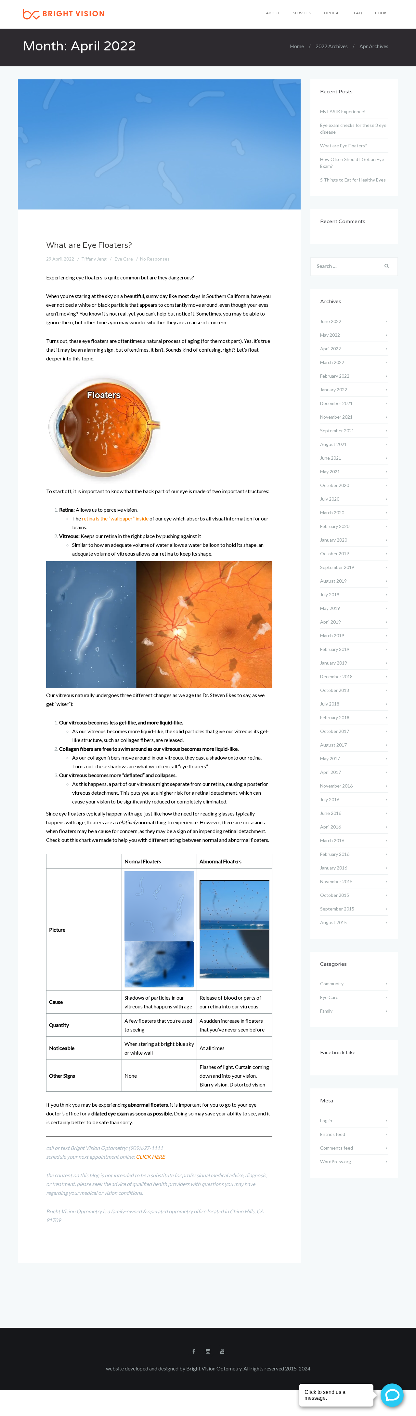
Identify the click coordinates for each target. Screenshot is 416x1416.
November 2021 (336, 417)
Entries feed (332, 1134)
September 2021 (337, 430)
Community (332, 983)
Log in (326, 1120)
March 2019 (332, 635)
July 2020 (329, 499)
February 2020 (334, 526)
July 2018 (329, 704)
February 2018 (334, 717)
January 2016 (333, 867)
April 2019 (330, 622)
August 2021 (333, 444)
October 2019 (334, 553)
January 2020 (333, 540)
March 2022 (332, 362)
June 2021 (330, 458)
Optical (332, 13)
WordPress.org (335, 1161)
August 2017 (333, 745)
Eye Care (124, 259)
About (273, 13)
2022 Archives (332, 46)
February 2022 (334, 376)
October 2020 (334, 485)
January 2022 (333, 389)
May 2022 (330, 335)
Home (297, 46)
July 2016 (329, 799)
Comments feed (336, 1148)
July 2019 (329, 594)
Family (326, 1011)
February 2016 (334, 854)
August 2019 (333, 581)
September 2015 (337, 908)
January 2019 (333, 663)
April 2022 (330, 348)
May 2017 (330, 758)
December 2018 (336, 676)
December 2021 (336, 403)
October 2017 (334, 731)
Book (381, 13)
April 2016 (330, 826)
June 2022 (330, 321)
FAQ (358, 13)
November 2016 (336, 786)
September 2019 (337, 567)
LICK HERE (152, 1156)
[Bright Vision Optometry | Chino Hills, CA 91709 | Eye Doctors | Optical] (63, 14)
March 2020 (332, 512)
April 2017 (330, 772)
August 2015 (333, 922)
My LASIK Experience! (343, 111)
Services (302, 13)
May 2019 (330, 608)
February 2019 (334, 649)
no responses (155, 259)
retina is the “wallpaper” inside (115, 518)
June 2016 (330, 813)
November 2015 (336, 881)
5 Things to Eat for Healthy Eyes (353, 179)
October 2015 (334, 895)
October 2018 (334, 690)
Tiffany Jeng (94, 259)
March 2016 (332, 840)
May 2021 (330, 471)
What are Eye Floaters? (89, 245)
